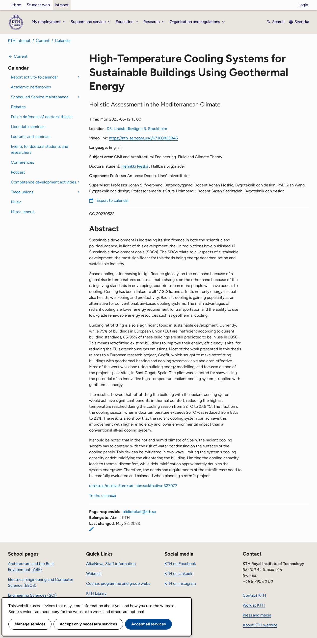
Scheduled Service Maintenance (40, 97)
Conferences (22, 162)
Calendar (63, 40)
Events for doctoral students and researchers (39, 149)
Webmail (94, 573)
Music (16, 202)
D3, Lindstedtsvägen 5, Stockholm (137, 128)
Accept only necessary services (88, 624)
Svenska (301, 21)
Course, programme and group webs (118, 583)
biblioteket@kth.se (139, 511)
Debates (18, 106)
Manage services (30, 624)
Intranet (62, 4)
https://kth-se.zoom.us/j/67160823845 (143, 138)
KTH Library (96, 593)
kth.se (16, 4)
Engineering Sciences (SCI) (32, 595)
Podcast (18, 172)
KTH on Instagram (180, 583)
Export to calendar (113, 200)
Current (43, 40)
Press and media (257, 615)
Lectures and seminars (30, 136)
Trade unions (22, 192)
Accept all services (148, 624)
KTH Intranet (19, 40)
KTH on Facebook (180, 563)
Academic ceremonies (31, 87)
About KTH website (260, 625)
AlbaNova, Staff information (111, 563)
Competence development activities (43, 182)
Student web (38, 4)
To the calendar (102, 495)
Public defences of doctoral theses (41, 116)
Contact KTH (254, 595)
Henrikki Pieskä (134, 166)
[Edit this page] (91, 529)
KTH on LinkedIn (178, 573)
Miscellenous (22, 211)
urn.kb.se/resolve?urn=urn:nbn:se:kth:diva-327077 (133, 485)
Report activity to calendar (34, 77)
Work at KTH (254, 605)
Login (303, 4)
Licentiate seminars (28, 126)
